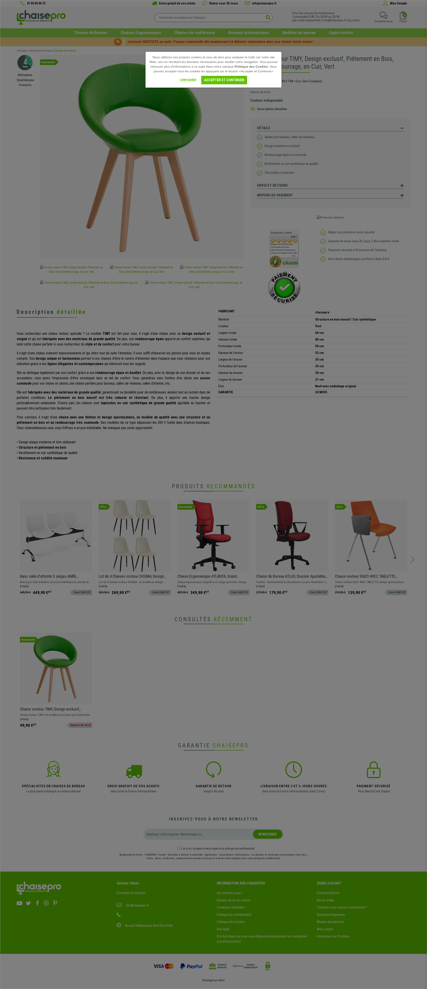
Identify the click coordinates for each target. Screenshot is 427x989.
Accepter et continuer (224, 80)
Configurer (188, 79)
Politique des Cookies (251, 66)
